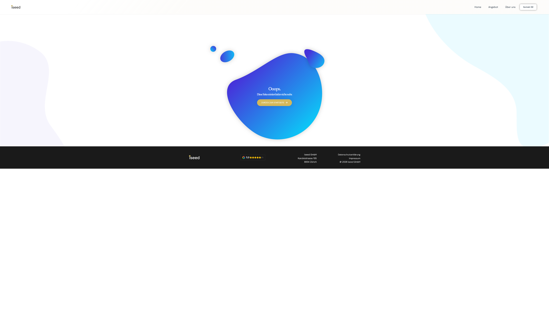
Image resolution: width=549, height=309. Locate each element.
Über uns (510, 7)
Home (478, 7)
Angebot (493, 7)
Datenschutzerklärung (349, 154)
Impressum (354, 158)
